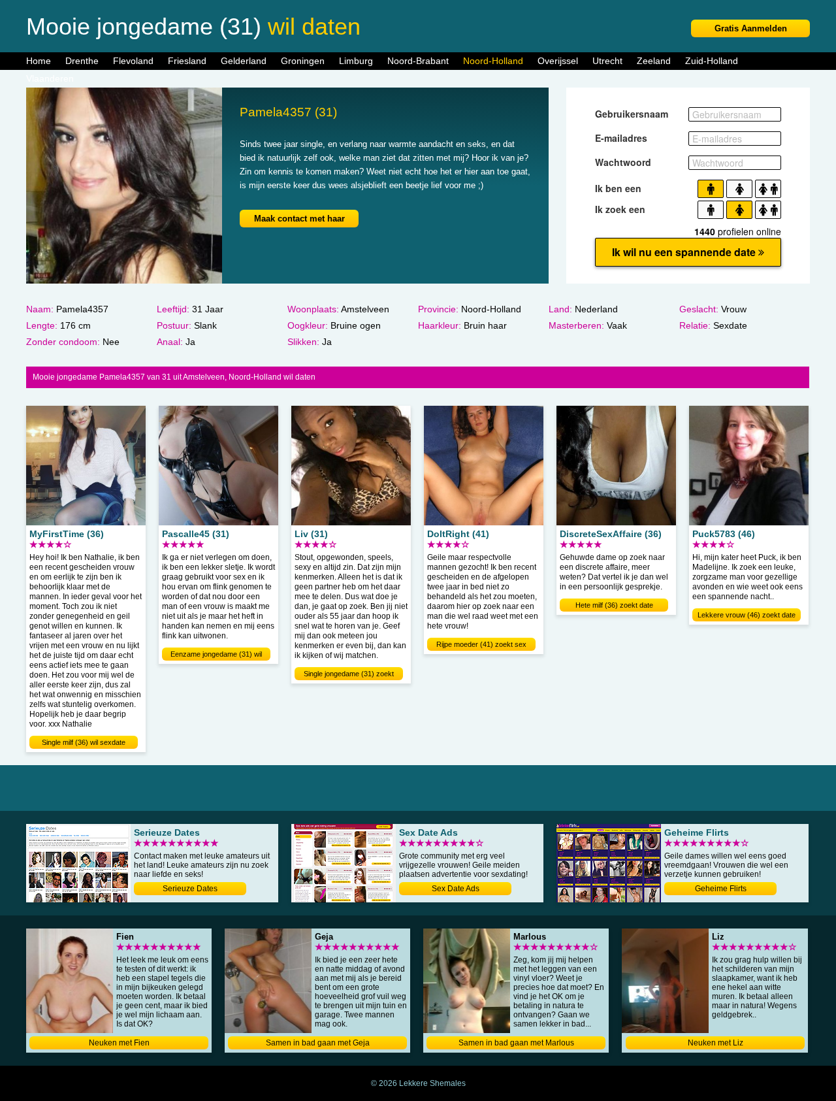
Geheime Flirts (721, 888)
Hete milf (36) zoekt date (614, 605)
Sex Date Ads (455, 888)
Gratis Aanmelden (751, 28)
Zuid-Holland (711, 61)
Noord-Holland (493, 61)
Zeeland (654, 61)
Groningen (303, 61)
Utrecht (607, 61)
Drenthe (82, 61)
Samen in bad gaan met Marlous (516, 1042)
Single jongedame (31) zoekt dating (349, 675)
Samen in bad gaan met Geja (318, 1042)
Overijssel (558, 61)
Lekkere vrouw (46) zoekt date (747, 615)
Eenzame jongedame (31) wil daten (216, 655)
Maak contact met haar (299, 218)
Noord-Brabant (418, 61)
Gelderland (243, 61)
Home (38, 61)
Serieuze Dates (190, 888)
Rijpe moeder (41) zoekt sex (481, 644)
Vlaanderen (50, 78)
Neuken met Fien (119, 1042)
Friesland (187, 61)
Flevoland (133, 61)
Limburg (356, 61)
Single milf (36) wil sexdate (83, 742)
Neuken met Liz (715, 1042)
